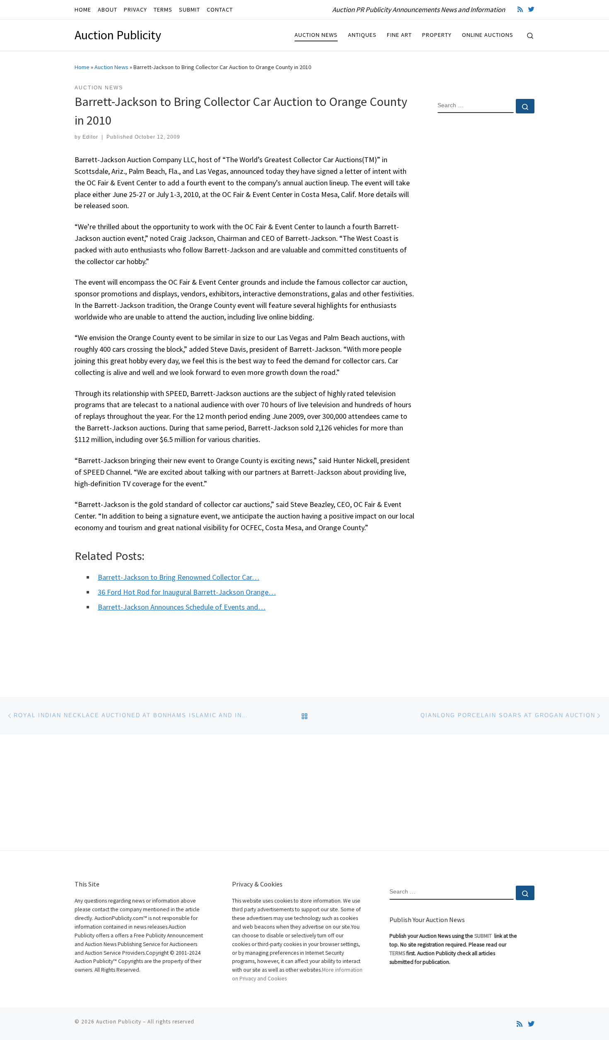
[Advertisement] (485, 254)
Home (82, 67)
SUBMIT (483, 935)
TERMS (397, 953)
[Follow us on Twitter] (531, 9)
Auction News (111, 67)
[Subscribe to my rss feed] (520, 9)
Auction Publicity (118, 1021)
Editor (90, 137)
